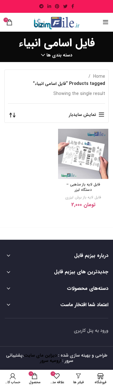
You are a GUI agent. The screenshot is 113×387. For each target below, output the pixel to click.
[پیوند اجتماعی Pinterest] (57, 6)
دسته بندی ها (59, 55)
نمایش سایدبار (82, 114)
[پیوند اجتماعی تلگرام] (41, 6)
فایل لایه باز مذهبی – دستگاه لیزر (83, 187)
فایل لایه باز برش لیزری (83, 197)
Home (98, 76)
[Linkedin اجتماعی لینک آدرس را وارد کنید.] (49, 6)
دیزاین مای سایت (40, 355)
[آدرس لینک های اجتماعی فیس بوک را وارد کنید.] (72, 6)
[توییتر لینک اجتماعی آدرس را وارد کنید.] (65, 6)
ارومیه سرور (50, 360)
